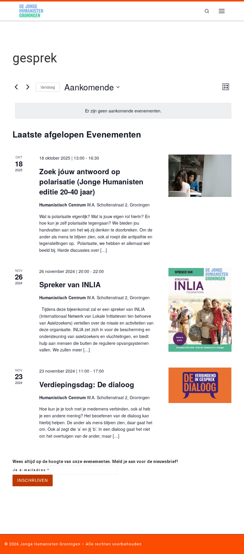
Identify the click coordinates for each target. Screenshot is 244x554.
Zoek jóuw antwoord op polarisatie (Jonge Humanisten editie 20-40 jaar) (91, 181)
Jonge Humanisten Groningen (50, 544)
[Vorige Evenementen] (16, 87)
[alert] (123, 111)
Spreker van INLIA (70, 284)
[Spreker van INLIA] (200, 310)
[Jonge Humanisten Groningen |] (31, 10)
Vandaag (47, 86)
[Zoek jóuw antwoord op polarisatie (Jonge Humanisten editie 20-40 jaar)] (200, 176)
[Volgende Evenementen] (27, 87)
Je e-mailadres (30, 470)
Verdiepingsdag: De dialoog (86, 384)
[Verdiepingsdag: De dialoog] (200, 385)
